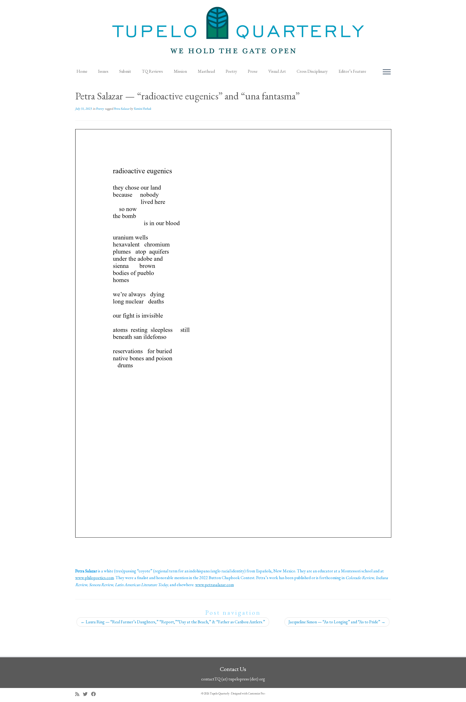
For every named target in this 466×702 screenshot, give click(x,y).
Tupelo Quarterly (219, 693)
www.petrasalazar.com (214, 584)
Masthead (206, 71)
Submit (125, 71)
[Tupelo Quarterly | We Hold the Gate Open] (233, 33)
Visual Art (277, 71)
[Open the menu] (387, 72)
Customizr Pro (256, 693)
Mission (180, 71)
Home (82, 71)
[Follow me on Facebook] (95, 694)
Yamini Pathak (142, 108)
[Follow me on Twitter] (87, 694)
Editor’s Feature (352, 71)
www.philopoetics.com (94, 577)
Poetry (231, 71)
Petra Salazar (122, 108)
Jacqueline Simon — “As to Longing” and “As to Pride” (337, 622)
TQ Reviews (152, 71)
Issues (103, 71)
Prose (253, 71)
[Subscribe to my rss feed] (79, 694)
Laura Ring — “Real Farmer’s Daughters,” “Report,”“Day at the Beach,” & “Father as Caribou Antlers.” (173, 622)
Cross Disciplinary (312, 71)
